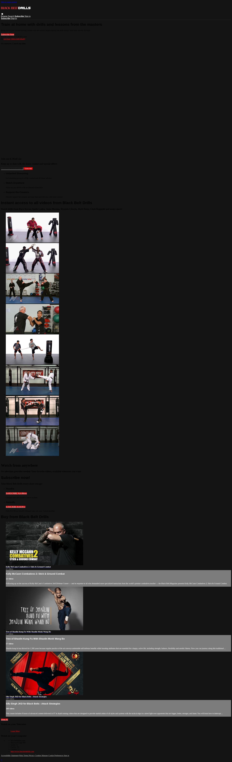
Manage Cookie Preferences (53, 756)
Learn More (15, 731)
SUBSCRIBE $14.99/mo (16, 493)
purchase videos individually (14, 39)
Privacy (32, 756)
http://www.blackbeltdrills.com (22, 751)
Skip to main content (9, 2)
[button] (2, 14)
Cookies (38, 756)
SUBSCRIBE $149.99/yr (15, 507)
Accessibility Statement (10, 756)
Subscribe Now (7, 34)
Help (21, 756)
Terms (26, 756)
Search (11, 16)
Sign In (14, 18)
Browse (4, 16)
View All (4, 720)
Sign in (28, 16)
